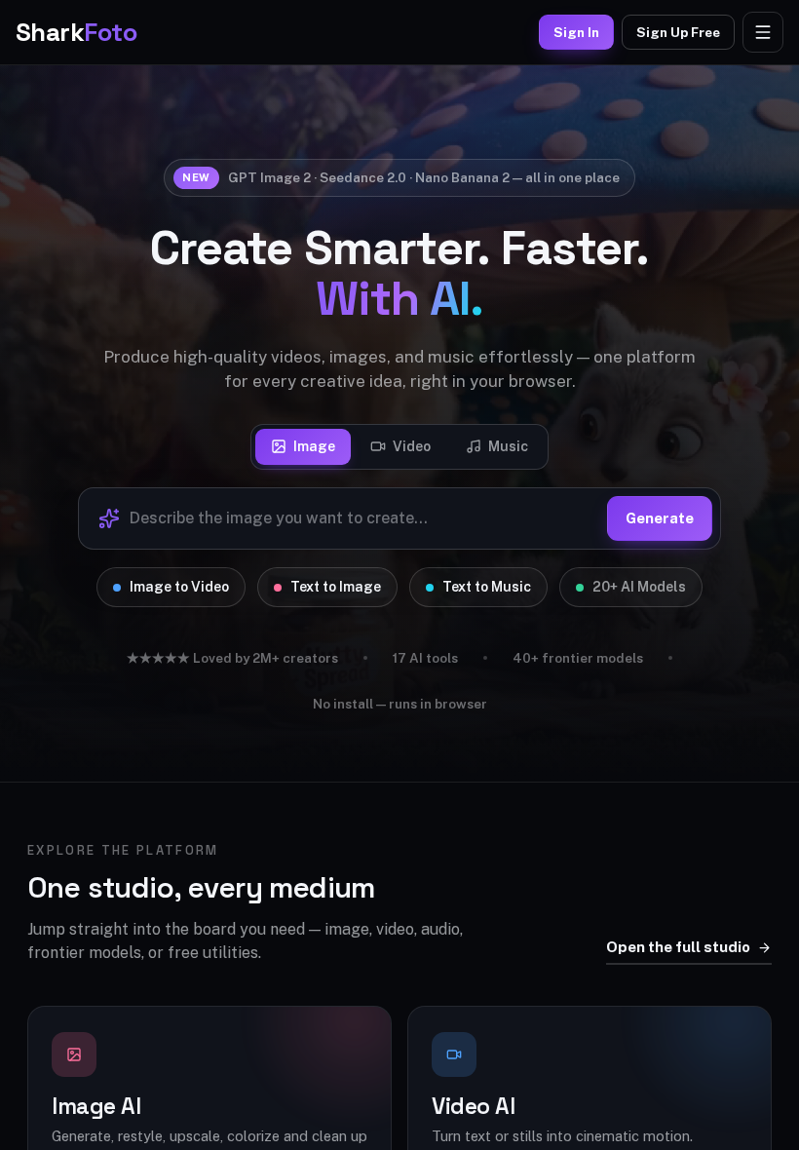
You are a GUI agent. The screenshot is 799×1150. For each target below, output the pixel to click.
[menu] (762, 32)
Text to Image (335, 586)
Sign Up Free (678, 32)
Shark (76, 32)
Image (314, 446)
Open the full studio (678, 947)
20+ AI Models (639, 586)
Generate (660, 518)
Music (508, 446)
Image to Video (179, 586)
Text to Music (486, 586)
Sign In (576, 32)
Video (412, 446)
